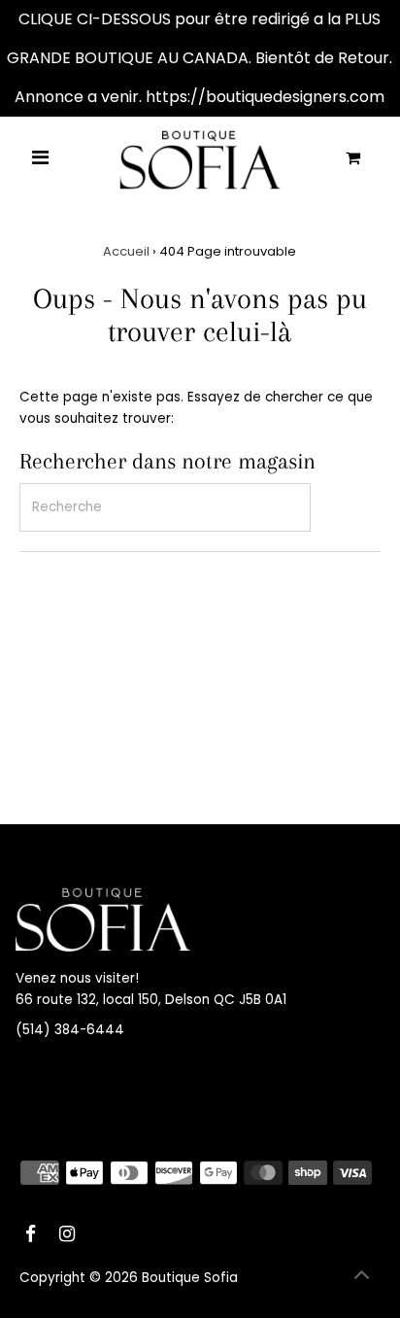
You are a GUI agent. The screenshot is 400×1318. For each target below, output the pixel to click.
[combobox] (165, 507)
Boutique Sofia (190, 1277)
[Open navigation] (41, 159)
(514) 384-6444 (70, 1030)
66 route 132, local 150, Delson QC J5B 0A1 (151, 999)
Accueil (126, 251)
